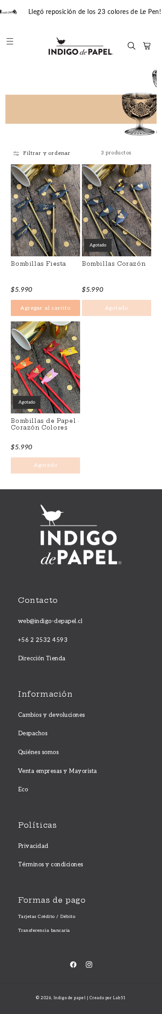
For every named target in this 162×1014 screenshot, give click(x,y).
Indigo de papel (70, 998)
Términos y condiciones (50, 864)
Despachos (32, 733)
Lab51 (119, 998)
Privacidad (33, 846)
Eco (23, 789)
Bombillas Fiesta (38, 264)
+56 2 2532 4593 (43, 640)
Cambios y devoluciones (51, 715)
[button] (14, 46)
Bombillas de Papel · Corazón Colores (45, 424)
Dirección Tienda (42, 658)
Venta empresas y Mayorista (57, 771)
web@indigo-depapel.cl (50, 621)
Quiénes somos (38, 752)
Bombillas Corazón (113, 264)
